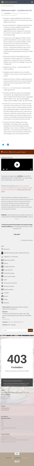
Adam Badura (8, 13)
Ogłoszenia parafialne (7, 6)
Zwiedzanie (6, 152)
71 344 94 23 (4, 400)
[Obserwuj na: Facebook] (18, 461)
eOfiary (17, 218)
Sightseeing (14, 152)
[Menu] (32, 2)
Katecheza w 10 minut (9, 88)
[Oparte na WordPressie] (12, 457)
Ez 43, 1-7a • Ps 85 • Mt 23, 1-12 (15, 322)
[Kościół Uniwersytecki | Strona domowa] (12, 2)
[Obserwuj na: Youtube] (15, 461)
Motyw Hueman (25, 458)
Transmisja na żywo (7, 157)
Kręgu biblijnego (12, 67)
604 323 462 (4, 402)
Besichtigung (22, 152)
